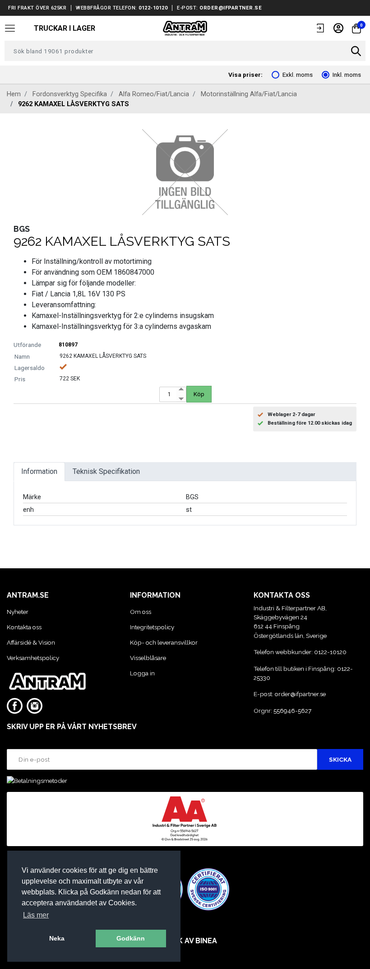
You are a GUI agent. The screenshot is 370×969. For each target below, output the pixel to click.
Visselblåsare (148, 657)
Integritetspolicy (152, 627)
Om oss (140, 611)
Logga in (142, 673)
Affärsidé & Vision (31, 642)
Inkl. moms (347, 74)
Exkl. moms (297, 74)
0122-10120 (153, 8)
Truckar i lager (64, 28)
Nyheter (17, 611)
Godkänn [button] (130, 938)
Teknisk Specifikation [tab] (106, 471)
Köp (199, 394)
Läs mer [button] (36, 915)
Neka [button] (57, 938)
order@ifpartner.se (230, 8)
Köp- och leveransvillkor (164, 642)
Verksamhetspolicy (33, 657)
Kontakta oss (24, 627)
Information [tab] (39, 471)
